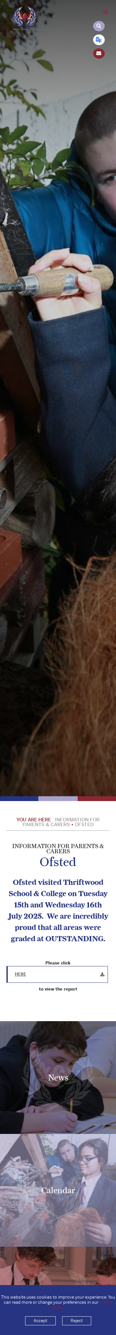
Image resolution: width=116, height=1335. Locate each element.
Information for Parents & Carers (61, 822)
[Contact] (99, 53)
